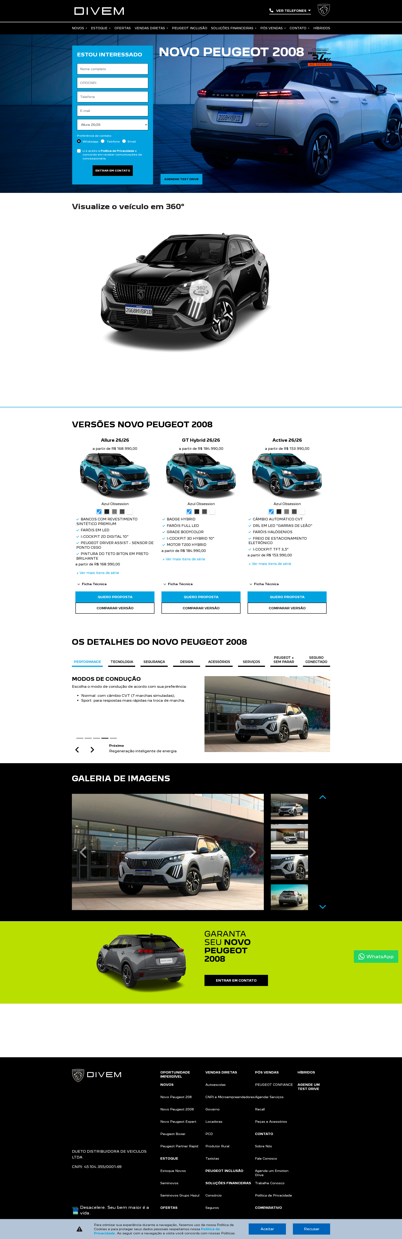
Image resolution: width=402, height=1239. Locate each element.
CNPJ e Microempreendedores (230, 1097)
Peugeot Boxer (172, 1134)
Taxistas (212, 1158)
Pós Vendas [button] (272, 28)
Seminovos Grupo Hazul (179, 1195)
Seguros (212, 1208)
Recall (260, 1109)
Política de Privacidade (117, 150)
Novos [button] (78, 28)
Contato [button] (298, 28)
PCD (209, 1134)
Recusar (311, 1229)
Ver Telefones (291, 11)
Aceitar (267, 1229)
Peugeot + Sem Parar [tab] (284, 660)
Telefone (113, 141)
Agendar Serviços (269, 1097)
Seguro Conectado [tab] (316, 660)
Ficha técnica (94, 584)
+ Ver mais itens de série (98, 573)
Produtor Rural (217, 1146)
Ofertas (122, 28)
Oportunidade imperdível (175, 1074)
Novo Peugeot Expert (178, 1121)
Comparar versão (115, 608)
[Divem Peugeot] (99, 11)
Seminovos (169, 1183)
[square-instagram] (77, 1114)
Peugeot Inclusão (189, 28)
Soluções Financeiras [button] (232, 28)
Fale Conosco (266, 1158)
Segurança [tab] (154, 662)
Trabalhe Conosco (270, 1183)
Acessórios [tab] (219, 662)
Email (132, 141)
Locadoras (213, 1121)
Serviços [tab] (251, 662)
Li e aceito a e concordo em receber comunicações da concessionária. (112, 154)
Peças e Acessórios (271, 1121)
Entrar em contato (112, 170)
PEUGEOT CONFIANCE (274, 1085)
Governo (212, 1109)
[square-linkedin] (85, 1114)
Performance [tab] (87, 662)
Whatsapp (90, 141)
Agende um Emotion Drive (271, 1173)
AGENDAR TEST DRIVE (181, 179)
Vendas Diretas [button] (150, 28)
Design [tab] (186, 662)
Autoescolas (215, 1085)
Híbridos (321, 28)
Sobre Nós (263, 1146)
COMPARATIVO (268, 1208)
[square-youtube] (81, 1114)
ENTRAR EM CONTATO (236, 980)
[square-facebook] (74, 1114)
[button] (77, 750)
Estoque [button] (99, 28)
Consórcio (213, 1195)
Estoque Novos (173, 1171)
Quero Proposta (115, 597)
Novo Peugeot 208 (176, 1097)
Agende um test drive (309, 1087)
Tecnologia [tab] (122, 662)
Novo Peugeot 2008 (177, 1109)
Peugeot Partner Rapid (179, 1146)
